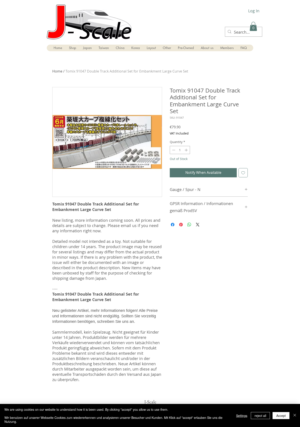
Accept (281, 415)
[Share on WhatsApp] (189, 224)
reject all (260, 415)
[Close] (294, 415)
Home (57, 71)
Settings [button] (241, 415)
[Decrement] (173, 150)
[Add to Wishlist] (243, 172)
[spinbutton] (180, 150)
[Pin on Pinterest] (181, 224)
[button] (253, 26)
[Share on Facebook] (172, 224)
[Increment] (186, 150)
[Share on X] (197, 224)
